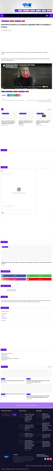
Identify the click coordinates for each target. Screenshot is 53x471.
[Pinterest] (16, 95)
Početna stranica (4, 19)
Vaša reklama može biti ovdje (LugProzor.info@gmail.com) (26, 405)
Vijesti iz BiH (4, 313)
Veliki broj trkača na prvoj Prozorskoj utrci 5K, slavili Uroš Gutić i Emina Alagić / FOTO (38, 381)
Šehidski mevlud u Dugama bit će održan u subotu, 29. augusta (29, 435)
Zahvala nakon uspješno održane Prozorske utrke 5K (12, 380)
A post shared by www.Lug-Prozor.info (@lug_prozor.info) (19, 210)
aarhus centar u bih (5, 21)
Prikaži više (49, 109)
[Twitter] (11, 95)
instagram (14, 279)
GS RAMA (44, 10)
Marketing (45, 465)
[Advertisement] (26, 139)
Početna (27, 465)
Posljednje (49, 10)
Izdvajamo (33, 10)
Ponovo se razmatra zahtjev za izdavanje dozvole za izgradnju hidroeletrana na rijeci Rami (8, 122)
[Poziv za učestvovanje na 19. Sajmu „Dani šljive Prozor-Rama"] (38, 436)
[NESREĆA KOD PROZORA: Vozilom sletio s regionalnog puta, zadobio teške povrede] (38, 415)
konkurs (3, 320)
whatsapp (40, 275)
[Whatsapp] (14, 95)
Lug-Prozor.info (25, 469)
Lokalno (20, 10)
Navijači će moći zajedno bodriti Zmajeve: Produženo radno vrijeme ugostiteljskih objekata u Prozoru (38, 396)
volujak (10, 19)
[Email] (19, 95)
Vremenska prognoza (11, 289)
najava (3, 315)
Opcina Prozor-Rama (11, 290)
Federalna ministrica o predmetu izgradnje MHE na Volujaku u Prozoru (43, 122)
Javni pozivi (38, 10)
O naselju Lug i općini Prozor (36, 465)
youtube (40, 279)
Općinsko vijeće (26, 10)
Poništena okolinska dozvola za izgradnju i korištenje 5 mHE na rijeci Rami (26, 122)
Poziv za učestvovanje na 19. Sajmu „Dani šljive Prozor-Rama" (46, 435)
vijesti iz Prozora (18, 21)
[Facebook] (8, 95)
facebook (15, 275)
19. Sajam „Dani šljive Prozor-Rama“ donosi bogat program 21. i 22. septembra (29, 426)
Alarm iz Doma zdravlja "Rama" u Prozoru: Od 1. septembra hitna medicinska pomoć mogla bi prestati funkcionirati (29, 417)
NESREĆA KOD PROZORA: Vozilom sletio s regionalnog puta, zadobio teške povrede (46, 416)
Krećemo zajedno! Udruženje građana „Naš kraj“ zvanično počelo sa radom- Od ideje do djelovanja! (46, 444)
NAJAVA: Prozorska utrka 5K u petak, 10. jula (15, 393)
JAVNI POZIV (4, 318)
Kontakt (49, 465)
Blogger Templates (10, 469)
